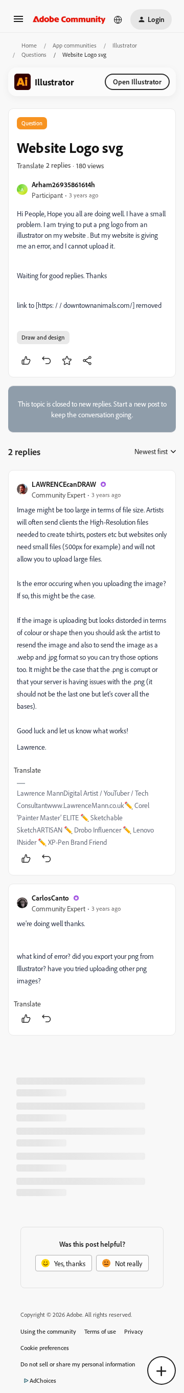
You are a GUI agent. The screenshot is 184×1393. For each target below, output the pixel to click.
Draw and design (43, 337)
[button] (18, 22)
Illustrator (124, 45)
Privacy (133, 1331)
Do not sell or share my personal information (77, 1364)
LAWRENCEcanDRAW (64, 484)
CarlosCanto (50, 897)
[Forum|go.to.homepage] (69, 19)
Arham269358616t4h (63, 184)
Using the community (48, 1331)
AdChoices (43, 1380)
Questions (34, 54)
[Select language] (118, 19)
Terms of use (100, 1331)
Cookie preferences (44, 1348)
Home (29, 45)
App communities (75, 45)
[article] (92, 673)
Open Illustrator (137, 81)
